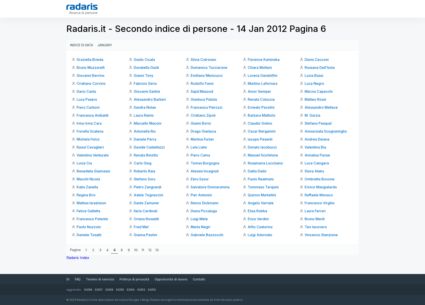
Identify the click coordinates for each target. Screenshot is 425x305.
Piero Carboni (88, 107)
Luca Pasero (87, 99)
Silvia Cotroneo (203, 59)
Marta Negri (200, 227)
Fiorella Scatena (90, 131)
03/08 (88, 289)
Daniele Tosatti (89, 235)
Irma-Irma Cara (89, 123)
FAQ (78, 279)
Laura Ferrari (315, 211)
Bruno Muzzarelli (91, 67)
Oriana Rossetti (146, 219)
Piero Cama (200, 155)
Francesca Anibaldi (92, 115)
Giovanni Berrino (90, 75)
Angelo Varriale (261, 203)
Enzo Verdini (258, 219)
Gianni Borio (201, 123)
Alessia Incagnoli (205, 171)
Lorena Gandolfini (262, 75)
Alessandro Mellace (321, 107)
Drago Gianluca (203, 131)
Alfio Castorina (260, 227)
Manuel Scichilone (263, 155)
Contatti (199, 279)
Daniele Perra (145, 139)
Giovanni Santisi (147, 91)
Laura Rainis (144, 115)
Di (68, 279)
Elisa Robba (257, 211)
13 (157, 250)
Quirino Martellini (262, 195)
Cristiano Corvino (91, 83)
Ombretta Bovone (319, 179)
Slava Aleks (314, 171)
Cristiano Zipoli (203, 115)
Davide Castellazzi (149, 147)
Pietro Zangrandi (147, 187)
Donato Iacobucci (262, 147)
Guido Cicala (144, 59)
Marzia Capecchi (319, 91)
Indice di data (81, 45)
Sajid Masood (202, 91)
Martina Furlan (202, 139)
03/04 (131, 289)
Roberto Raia (144, 171)
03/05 (120, 289)
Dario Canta (86, 91)
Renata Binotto (146, 155)
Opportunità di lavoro (171, 279)
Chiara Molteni (260, 67)
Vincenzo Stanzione (321, 235)
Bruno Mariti (315, 219)
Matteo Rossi (315, 99)
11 (142, 250)
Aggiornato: (73, 289)
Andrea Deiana (317, 139)
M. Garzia (312, 115)
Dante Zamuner (146, 203)
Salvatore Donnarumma (210, 187)
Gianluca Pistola (204, 99)
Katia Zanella (87, 187)
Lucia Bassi (314, 75)
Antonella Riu (145, 131)
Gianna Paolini (145, 235)
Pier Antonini (201, 195)
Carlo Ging (142, 163)
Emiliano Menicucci (207, 75)
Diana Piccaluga (204, 211)
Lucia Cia (84, 163)
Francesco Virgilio (320, 203)
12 (150, 250)
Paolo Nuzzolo (89, 227)
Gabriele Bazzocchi (207, 235)
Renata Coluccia (261, 99)
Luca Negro (314, 83)
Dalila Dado (257, 171)
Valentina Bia (315, 147)
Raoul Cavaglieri (90, 147)
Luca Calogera (317, 163)
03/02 (152, 289)
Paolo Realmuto (261, 179)
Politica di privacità (134, 279)
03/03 (141, 289)
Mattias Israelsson (91, 203)
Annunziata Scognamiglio (326, 131)
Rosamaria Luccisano (265, 163)
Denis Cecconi (317, 59)
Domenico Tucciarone (209, 67)
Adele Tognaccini (148, 195)
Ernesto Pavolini (261, 107)
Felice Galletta (88, 211)
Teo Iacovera (316, 227)
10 (135, 250)
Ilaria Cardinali (145, 211)
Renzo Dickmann (204, 203)
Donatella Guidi (146, 67)
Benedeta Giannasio (93, 171)
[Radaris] (82, 6)
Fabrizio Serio (145, 83)
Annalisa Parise (317, 155)
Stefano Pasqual (318, 123)
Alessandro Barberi (150, 99)
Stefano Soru (144, 179)
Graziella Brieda (90, 59)
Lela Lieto (199, 147)
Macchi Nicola (88, 179)
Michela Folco (88, 139)
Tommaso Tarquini (263, 187)
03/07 (99, 289)
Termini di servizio (100, 279)
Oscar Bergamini (262, 131)
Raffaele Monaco (319, 195)
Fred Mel (141, 227)
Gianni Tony (143, 75)
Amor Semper (259, 91)
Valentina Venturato (93, 155)
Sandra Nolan (145, 107)
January (104, 45)
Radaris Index (77, 257)
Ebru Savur (200, 179)
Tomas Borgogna (205, 163)
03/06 (109, 289)
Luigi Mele (199, 219)
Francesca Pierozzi (206, 107)
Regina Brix (86, 195)
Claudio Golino (260, 123)
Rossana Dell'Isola (320, 67)
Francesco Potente (92, 219)
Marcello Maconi (147, 123)
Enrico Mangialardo (321, 187)
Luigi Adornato (260, 235)
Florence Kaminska (264, 59)
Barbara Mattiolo (261, 115)
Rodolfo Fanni (202, 83)
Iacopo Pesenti (260, 139)
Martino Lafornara (262, 83)
